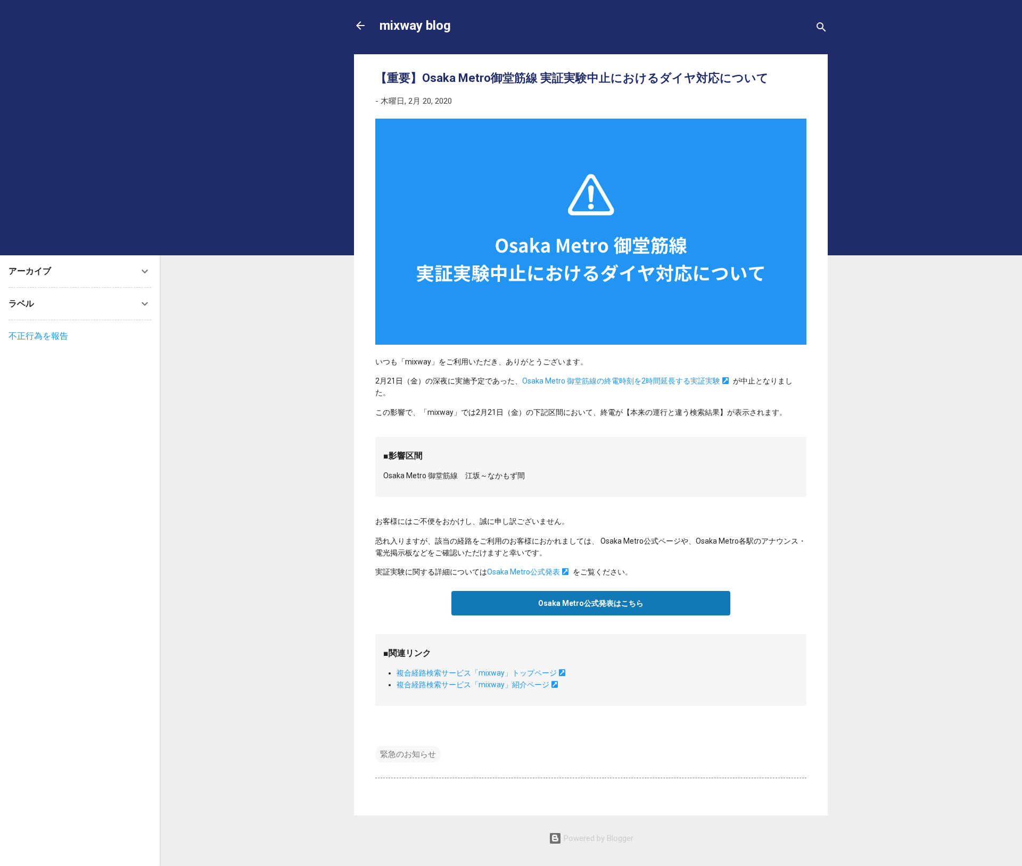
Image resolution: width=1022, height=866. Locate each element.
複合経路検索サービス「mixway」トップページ (477, 673)
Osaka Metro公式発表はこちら (591, 603)
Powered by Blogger (597, 838)
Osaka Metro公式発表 (523, 572)
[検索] (821, 29)
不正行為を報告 (38, 336)
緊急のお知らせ (408, 754)
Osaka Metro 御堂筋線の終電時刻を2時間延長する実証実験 (621, 381)
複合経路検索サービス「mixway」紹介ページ (473, 684)
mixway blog (415, 25)
